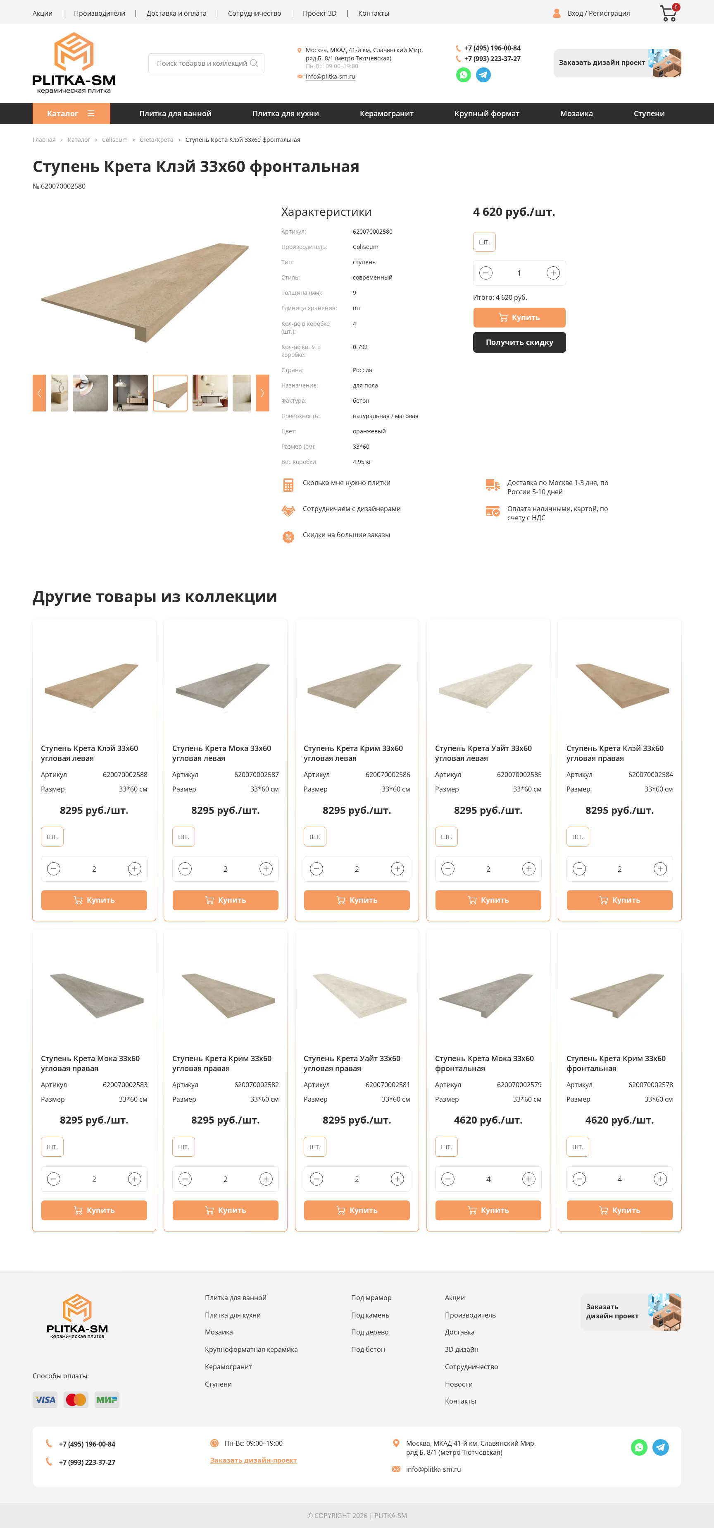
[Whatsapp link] (463, 74)
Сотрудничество (254, 13)
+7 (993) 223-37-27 (492, 58)
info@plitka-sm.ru (330, 76)
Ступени (649, 113)
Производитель (470, 1315)
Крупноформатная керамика (251, 1349)
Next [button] (262, 393)
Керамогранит (387, 113)
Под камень (370, 1315)
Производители (99, 13)
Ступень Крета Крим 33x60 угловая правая (221, 1063)
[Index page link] (74, 63)
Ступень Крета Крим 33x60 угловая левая (353, 753)
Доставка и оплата (177, 13)
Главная (44, 139)
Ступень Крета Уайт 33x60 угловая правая (352, 1063)
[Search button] (254, 63)
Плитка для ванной (175, 113)
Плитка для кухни (285, 113)
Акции (42, 13)
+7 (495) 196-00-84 (492, 48)
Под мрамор (371, 1297)
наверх (678, 1454)
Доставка (460, 1332)
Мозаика (576, 113)
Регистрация (609, 13)
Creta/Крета (157, 139)
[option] (151, 286)
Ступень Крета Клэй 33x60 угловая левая (89, 753)
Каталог (79, 139)
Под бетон (368, 1349)
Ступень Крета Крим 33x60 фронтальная (616, 1063)
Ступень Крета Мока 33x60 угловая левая (221, 753)
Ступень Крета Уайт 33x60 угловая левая (483, 753)
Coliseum (115, 139)
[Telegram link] (483, 74)
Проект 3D (320, 13)
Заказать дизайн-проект (253, 1460)
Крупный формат (487, 113)
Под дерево (370, 1332)
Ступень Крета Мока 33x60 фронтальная (484, 1063)
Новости (459, 1384)
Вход (575, 13)
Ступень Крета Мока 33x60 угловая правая (90, 1063)
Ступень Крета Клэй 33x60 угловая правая (615, 753)
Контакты (373, 13)
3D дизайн (461, 1349)
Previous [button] (39, 393)
